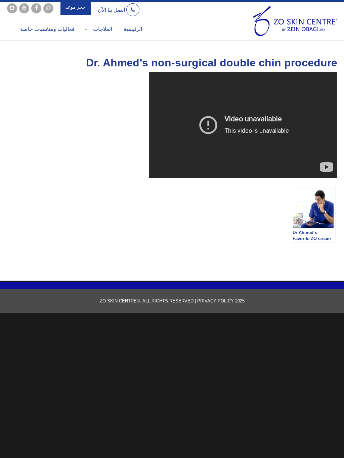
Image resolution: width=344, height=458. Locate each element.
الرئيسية (133, 29)
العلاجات (102, 29)
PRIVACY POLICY (215, 300)
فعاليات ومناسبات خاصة (47, 29)
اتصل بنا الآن (112, 10)
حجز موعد (76, 7)
